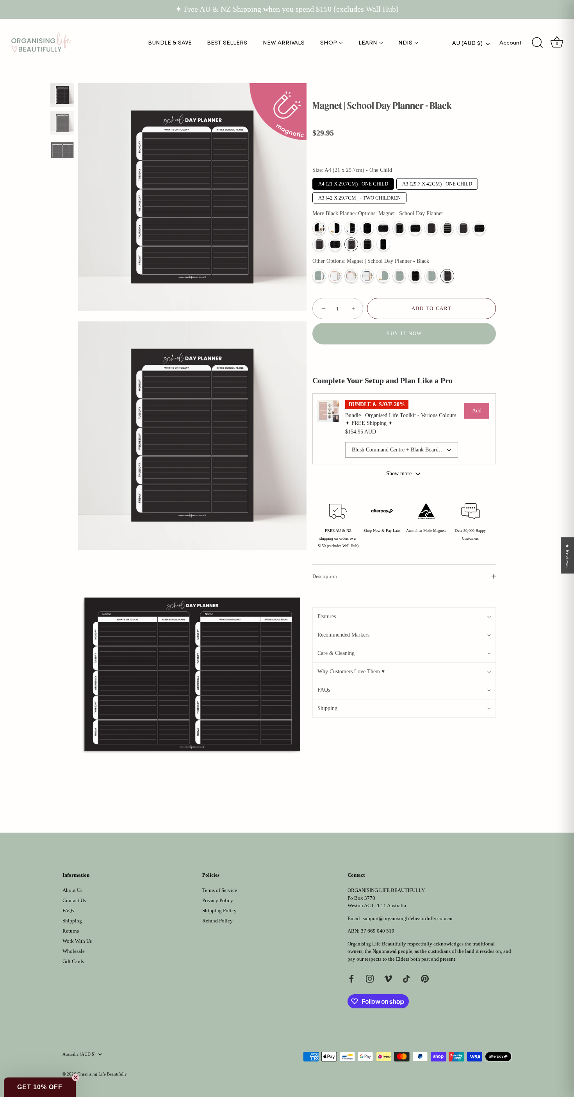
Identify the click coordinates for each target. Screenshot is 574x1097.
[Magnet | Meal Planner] (399, 228)
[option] (62, 96)
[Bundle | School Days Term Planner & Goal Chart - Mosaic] (335, 276)
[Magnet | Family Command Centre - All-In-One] (335, 228)
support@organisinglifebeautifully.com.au (408, 918)
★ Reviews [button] (567, 555)
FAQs (68, 910)
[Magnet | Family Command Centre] (351, 228)
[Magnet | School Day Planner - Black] (62, 95)
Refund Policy (217, 921)
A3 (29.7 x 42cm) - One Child (437, 182)
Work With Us (77, 941)
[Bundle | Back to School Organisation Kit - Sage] (319, 276)
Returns (70, 931)
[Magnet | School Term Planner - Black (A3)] (415, 276)
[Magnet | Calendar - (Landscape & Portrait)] (383, 228)
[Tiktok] (406, 978)
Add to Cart (432, 308)
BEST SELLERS (227, 42)
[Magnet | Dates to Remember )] (447, 228)
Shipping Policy (219, 910)
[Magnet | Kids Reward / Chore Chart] (335, 244)
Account (510, 42)
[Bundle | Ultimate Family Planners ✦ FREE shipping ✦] (319, 228)
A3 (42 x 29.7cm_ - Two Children (359, 196)
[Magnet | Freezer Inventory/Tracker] (463, 228)
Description (324, 576)
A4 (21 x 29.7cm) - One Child (353, 182)
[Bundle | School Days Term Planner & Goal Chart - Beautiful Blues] (367, 276)
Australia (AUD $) (79, 1054)
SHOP (328, 42)
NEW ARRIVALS (284, 42)
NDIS (405, 42)
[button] (404, 616)
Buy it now (404, 334)
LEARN (367, 42)
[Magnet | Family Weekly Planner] (479, 228)
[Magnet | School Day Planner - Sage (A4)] (431, 276)
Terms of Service (219, 890)
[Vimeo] (388, 978)
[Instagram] (370, 978)
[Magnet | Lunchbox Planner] (319, 244)
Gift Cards (73, 961)
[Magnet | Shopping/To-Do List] (383, 244)
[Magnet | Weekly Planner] (415, 228)
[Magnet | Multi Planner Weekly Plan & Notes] (367, 228)
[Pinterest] (425, 978)
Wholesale (73, 951)
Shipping (72, 921)
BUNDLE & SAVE (170, 42)
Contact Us (74, 900)
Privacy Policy (217, 900)
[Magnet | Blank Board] (431, 228)
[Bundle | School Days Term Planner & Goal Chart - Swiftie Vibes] (351, 276)
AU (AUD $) (467, 42)
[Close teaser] (76, 1077)
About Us (72, 890)
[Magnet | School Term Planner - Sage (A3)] (399, 276)
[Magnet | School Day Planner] (351, 244)
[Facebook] (351, 978)
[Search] (537, 43)
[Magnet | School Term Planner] (367, 244)
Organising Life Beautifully (102, 1074)
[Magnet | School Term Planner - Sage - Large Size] (383, 276)
